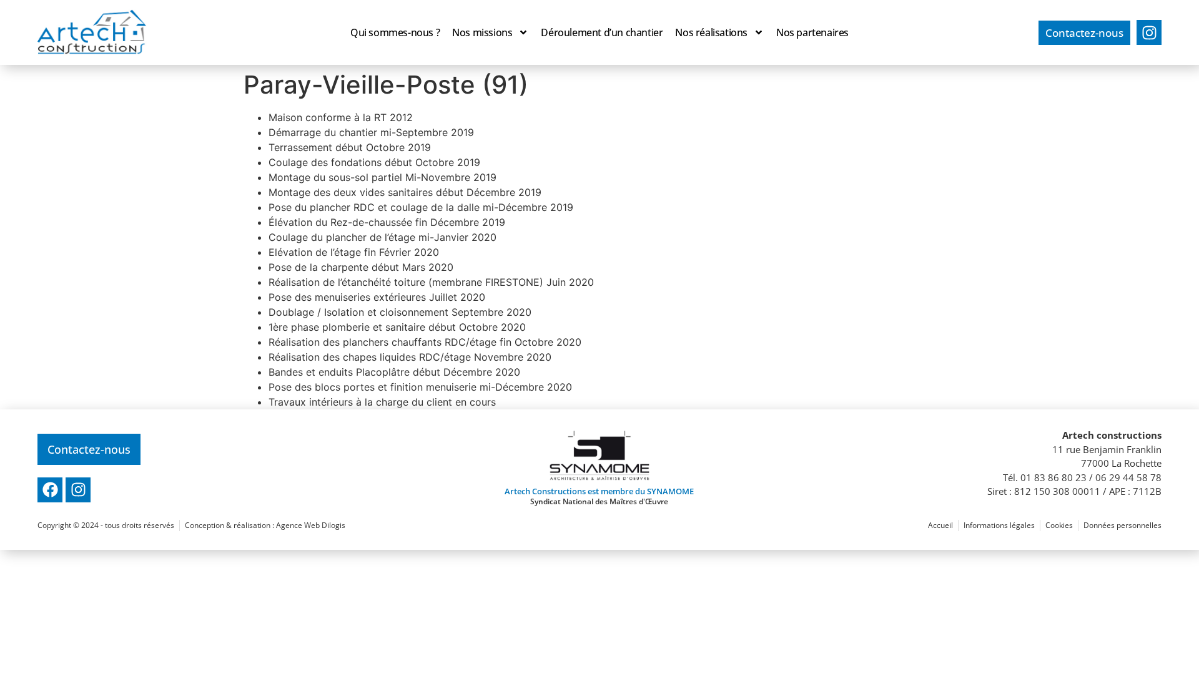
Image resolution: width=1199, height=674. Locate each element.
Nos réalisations (711, 32)
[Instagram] (1149, 32)
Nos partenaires (812, 32)
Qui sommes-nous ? (395, 32)
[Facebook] (49, 489)
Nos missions (482, 32)
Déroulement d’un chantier (602, 32)
